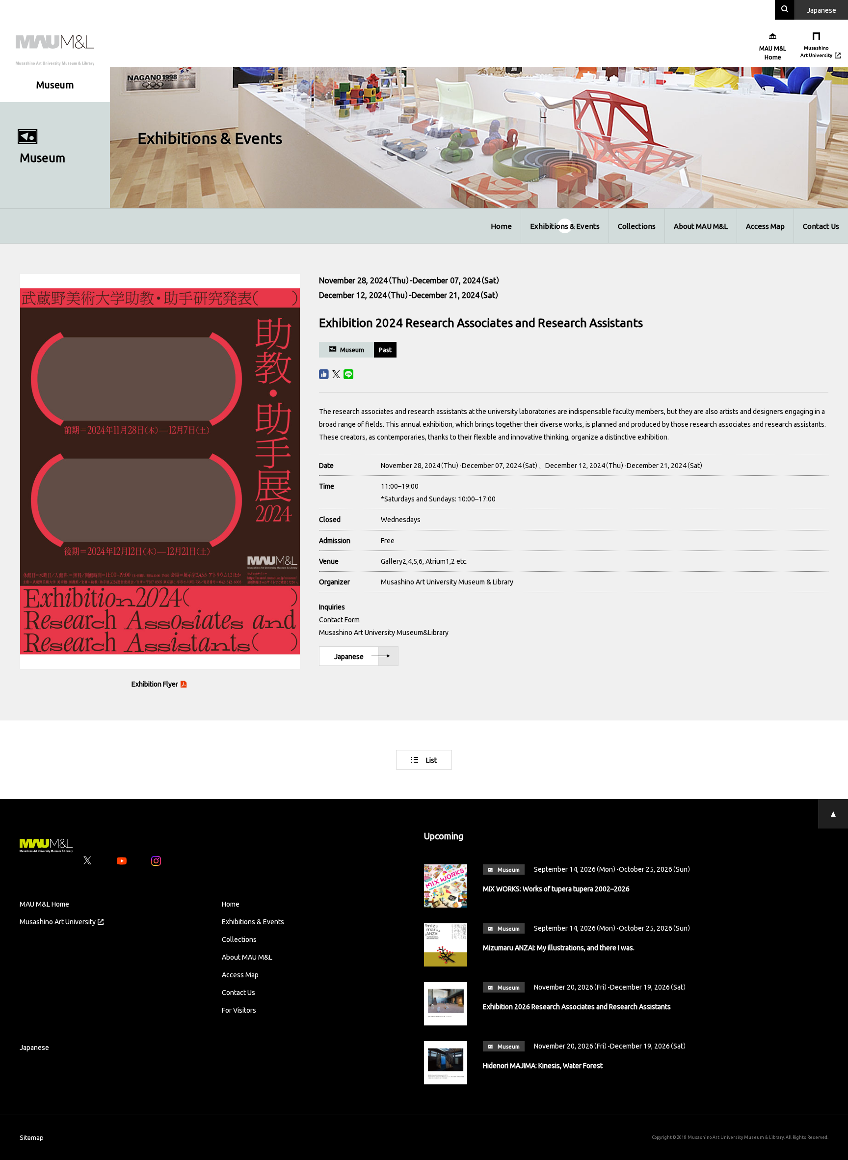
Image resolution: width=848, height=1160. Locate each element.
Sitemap (32, 1137)
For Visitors (239, 1010)
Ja (821, 10)
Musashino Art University (58, 921)
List (431, 760)
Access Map (765, 226)
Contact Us (821, 226)
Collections (637, 226)
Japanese (349, 656)
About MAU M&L (701, 226)
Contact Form (339, 619)
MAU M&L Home (44, 904)
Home (501, 226)
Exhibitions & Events (565, 226)
